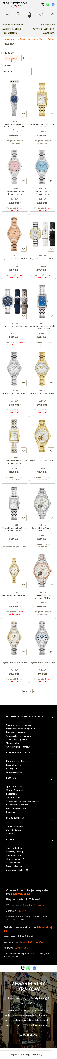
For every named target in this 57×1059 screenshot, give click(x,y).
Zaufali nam (49, 33)
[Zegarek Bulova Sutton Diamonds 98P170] (42, 570)
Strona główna (9, 39)
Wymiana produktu (15, 772)
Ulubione (10, 833)
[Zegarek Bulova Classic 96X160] (14, 301)
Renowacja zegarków (16, 732)
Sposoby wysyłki (14, 786)
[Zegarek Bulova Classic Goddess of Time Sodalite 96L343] (14, 99)
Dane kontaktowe (14, 848)
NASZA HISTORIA (29, 1035)
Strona (24, 691)
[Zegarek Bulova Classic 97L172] (42, 436)
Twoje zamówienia (14, 826)
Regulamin (11, 812)
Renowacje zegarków (12, 24)
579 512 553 (21, 947)
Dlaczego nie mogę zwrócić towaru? (23, 801)
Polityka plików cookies (17, 804)
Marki (41, 39)
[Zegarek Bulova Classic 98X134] (42, 234)
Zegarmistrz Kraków (16, 869)
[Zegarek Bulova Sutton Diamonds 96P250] (42, 167)
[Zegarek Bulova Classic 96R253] (14, 368)
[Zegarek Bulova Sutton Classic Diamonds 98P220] (14, 436)
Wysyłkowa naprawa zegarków (20, 728)
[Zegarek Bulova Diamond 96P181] (42, 503)
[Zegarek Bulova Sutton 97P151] (14, 234)
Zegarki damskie (27, 39)
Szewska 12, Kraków (33, 904)
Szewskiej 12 (21, 893)
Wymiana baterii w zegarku (18, 735)
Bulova (51, 39)
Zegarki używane (14, 866)
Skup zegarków (47, 24)
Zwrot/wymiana (13, 797)
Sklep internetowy (25, 1055)
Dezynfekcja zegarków (16, 739)
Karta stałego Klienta (16, 761)
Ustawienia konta (14, 830)
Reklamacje (11, 793)
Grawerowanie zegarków (18, 746)
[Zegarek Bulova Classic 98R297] (42, 368)
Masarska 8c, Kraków (31, 941)
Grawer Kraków (13, 862)
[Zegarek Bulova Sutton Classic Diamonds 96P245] (42, 301)
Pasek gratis (12, 768)
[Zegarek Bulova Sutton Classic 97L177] (42, 99)
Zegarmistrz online (11, 28)
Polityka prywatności (16, 808)
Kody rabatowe (13, 764)
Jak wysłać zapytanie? (44, 28)
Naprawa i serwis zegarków (19, 725)
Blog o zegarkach (14, 859)
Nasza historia (9, 33)
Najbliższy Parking (14, 851)
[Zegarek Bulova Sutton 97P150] (14, 570)
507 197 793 (23, 910)
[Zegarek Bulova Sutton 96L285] (42, 638)
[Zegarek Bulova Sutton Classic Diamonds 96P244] (14, 503)
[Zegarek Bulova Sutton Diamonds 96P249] (14, 167)
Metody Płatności (14, 790)
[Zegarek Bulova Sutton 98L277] (14, 638)
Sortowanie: (7, 65)
